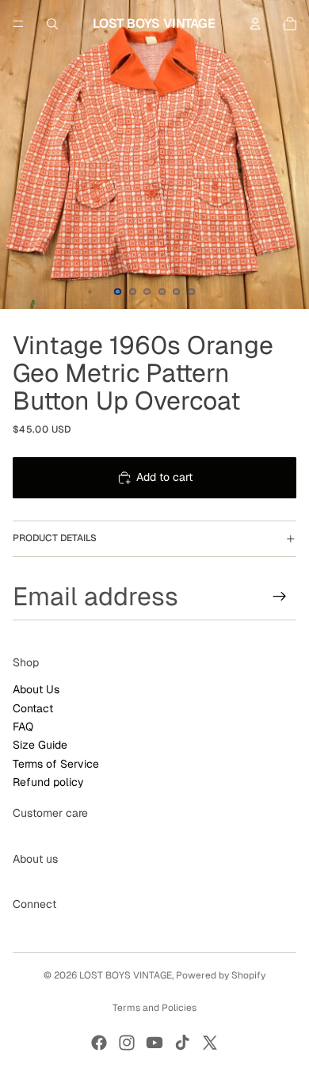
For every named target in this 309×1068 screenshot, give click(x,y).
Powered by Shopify (220, 975)
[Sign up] (279, 595)
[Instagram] (126, 1042)
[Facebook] (99, 1042)
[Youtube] (154, 1042)
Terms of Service (56, 764)
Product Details (55, 538)
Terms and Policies (154, 1007)
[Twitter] (209, 1042)
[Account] (255, 23)
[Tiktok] (182, 1042)
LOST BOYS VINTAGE (125, 975)
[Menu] (18, 24)
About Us (36, 689)
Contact (33, 707)
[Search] (52, 23)
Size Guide (40, 745)
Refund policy (48, 782)
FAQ (23, 726)
